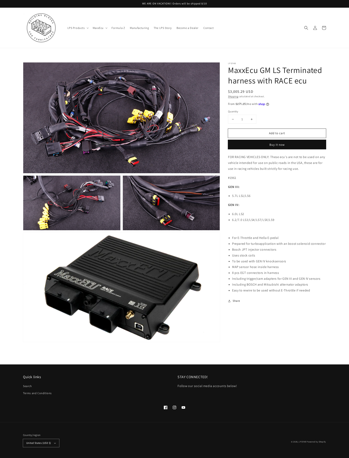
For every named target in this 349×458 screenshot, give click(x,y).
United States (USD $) (38, 443)
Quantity (233, 111)
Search (27, 386)
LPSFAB (302, 441)
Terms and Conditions (37, 393)
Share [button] (236, 301)
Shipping (233, 96)
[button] (77, 28)
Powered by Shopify (316, 441)
